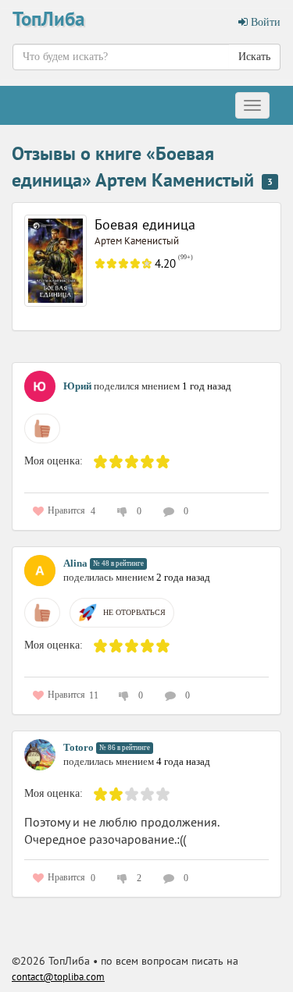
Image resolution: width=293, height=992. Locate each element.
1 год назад (206, 386)
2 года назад (183, 577)
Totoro (78, 747)
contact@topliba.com (58, 976)
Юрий (77, 386)
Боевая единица (145, 224)
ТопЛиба (48, 18)
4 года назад (183, 761)
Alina (75, 563)
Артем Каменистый (137, 240)
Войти (264, 22)
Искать (254, 56)
